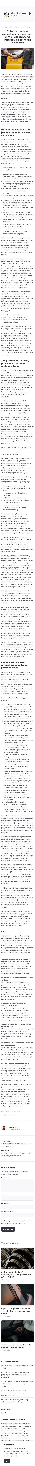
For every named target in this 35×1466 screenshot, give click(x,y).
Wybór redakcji (11, 1115)
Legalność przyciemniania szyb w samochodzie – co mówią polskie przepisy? (15, 1310)
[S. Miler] (4, 1128)
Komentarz (5, 1178)
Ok (7, 1461)
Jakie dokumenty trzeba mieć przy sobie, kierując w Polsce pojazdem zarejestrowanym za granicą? (17, 1383)
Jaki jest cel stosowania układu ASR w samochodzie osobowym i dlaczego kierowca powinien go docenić (16, 1393)
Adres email (5, 1203)
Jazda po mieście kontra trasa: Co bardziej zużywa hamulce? (16, 1346)
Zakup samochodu (15, 1111)
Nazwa (4, 1195)
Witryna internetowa (7, 1211)
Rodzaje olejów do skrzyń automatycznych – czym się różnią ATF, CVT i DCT (16, 1274)
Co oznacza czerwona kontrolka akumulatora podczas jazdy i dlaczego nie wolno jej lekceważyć (16, 1374)
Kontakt (4, 1413)
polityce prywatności (11, 1456)
